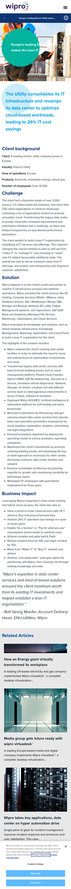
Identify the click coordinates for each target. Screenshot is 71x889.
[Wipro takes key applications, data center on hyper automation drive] (35, 790)
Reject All (35, 873)
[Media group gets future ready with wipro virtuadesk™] (35, 710)
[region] (35, 865)
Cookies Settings (35, 864)
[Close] (65, 846)
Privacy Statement (41, 855)
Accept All (35, 883)
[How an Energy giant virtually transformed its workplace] (35, 648)
